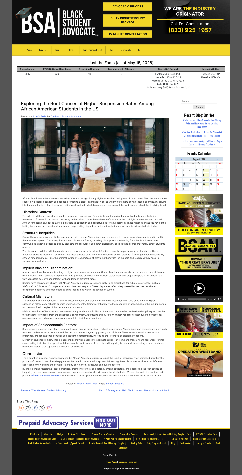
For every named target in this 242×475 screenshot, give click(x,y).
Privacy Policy (111, 462)
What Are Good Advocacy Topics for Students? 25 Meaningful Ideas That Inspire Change (202, 134)
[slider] (197, 299)
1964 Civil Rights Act (179, 438)
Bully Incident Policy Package (128, 20)
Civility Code (136, 443)
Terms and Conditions (127, 462)
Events (58, 50)
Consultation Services (129, 434)
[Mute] (215, 299)
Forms (72, 50)
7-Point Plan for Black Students (117, 438)
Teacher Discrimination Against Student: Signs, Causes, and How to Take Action (202, 142)
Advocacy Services (127, 6)
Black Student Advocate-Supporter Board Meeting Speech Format (56, 443)
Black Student (84, 383)
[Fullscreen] (219, 299)
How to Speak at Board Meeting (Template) (107, 443)
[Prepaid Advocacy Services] (68, 422)
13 (206, 175)
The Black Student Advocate (66, 116)
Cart (139, 50)
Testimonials (125, 50)
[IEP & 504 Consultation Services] (199, 321)
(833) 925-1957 (190, 30)
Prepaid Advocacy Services (103, 434)
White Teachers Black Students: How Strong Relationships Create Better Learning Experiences (202, 123)
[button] (199, 288)
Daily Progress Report (92, 50)
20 (206, 179)
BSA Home (34, 434)
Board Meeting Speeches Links (206, 438)
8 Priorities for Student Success (150, 438)
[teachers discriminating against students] (199, 358)
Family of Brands (203, 443)
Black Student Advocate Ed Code (42, 438)
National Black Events (77, 434)
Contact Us (124, 447)
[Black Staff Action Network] (199, 254)
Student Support (115, 383)
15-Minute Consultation (128, 34)
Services (42, 50)
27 (206, 184)
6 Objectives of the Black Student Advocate (80, 438)
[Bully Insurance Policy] (199, 214)
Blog (111, 50)
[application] (199, 288)
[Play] (178, 299)
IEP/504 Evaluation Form (206, 434)
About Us (48, 434)
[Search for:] (199, 101)
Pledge (29, 50)
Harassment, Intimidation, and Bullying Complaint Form (167, 434)
